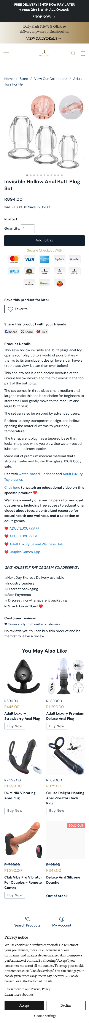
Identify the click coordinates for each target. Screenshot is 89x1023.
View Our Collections (50, 78)
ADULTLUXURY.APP (24, 528)
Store (24, 78)
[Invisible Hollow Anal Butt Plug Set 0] (44, 132)
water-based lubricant (37, 474)
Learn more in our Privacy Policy (27, 989)
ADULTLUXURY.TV (23, 536)
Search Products (27, 925)
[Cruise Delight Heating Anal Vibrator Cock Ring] (65, 755)
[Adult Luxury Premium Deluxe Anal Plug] (65, 676)
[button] (44, 53)
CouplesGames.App (24, 552)
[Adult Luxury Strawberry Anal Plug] (23, 676)
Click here (12, 487)
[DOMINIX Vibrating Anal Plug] (23, 755)
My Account (61, 925)
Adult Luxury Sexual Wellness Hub (36, 544)
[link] (45, 16)
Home (9, 78)
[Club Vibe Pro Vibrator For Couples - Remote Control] (23, 840)
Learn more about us (19, 994)
